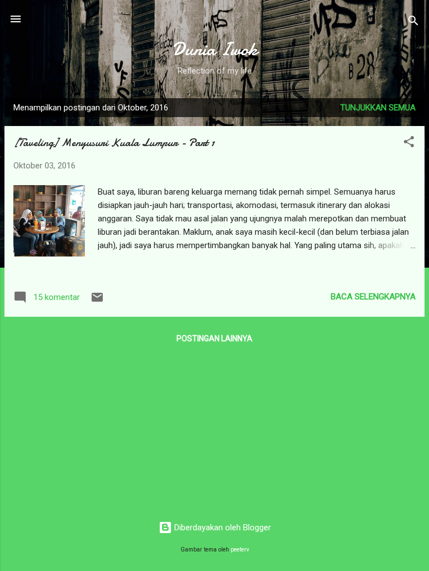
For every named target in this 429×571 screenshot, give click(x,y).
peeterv (240, 549)
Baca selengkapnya (373, 297)
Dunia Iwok (215, 49)
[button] (409, 143)
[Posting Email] (97, 301)
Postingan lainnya (214, 338)
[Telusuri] (413, 23)
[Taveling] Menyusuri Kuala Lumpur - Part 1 (113, 142)
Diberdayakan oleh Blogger (221, 527)
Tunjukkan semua (378, 108)
